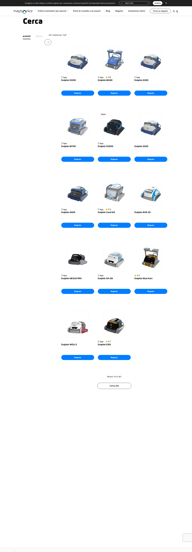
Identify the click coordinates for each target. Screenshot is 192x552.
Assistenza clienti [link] (136, 11)
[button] (134, 3)
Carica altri (114, 386)
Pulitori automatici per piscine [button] (52, 11)
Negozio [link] (119, 11)
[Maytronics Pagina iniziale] (23, 10)
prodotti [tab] (27, 36)
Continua (157, 3)
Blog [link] (108, 11)
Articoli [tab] (39, 36)
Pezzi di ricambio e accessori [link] (87, 11)
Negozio (77, 93)
